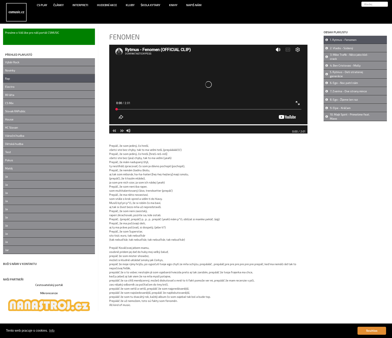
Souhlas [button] (372, 330)
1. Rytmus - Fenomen (343, 39)
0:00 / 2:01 (298, 131)
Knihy (173, 5)
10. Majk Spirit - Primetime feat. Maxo (350, 116)
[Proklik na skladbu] (326, 39)
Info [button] (52, 330)
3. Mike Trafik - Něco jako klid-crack (349, 56)
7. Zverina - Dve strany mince (348, 91)
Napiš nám (194, 5)
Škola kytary (151, 5)
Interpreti (80, 5)
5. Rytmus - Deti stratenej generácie (346, 74)
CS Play (42, 5)
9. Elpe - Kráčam (340, 108)
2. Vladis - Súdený (341, 48)
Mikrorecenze (49, 293)
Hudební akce (107, 5)
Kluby (130, 5)
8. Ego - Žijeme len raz (344, 99)
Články (58, 5)
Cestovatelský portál (49, 285)
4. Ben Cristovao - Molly (345, 65)
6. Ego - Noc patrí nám (344, 82)
